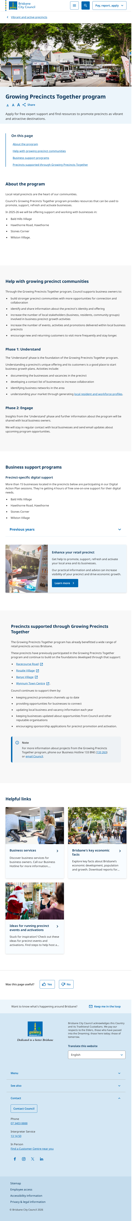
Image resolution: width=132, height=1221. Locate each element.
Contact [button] (16, 1098)
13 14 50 (16, 1136)
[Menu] (74, 5)
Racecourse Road (27, 664)
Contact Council (24, 1108)
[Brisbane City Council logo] (20, 5)
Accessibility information (26, 1196)
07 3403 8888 (19, 1123)
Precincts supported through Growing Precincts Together (50, 165)
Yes (49, 984)
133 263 (102, 752)
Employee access (21, 1189)
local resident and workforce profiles (98, 394)
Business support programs (31, 158)
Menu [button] (14, 1073)
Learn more (62, 583)
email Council (34, 756)
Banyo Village (25, 677)
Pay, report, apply (107, 5)
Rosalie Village (25, 670)
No (69, 984)
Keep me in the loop (107, 1006)
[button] (28, 105)
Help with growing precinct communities (39, 151)
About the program (25, 144)
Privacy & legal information (28, 1202)
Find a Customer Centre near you (32, 1149)
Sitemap (15, 1183)
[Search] (85, 5)
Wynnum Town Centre (30, 683)
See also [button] (16, 1085)
